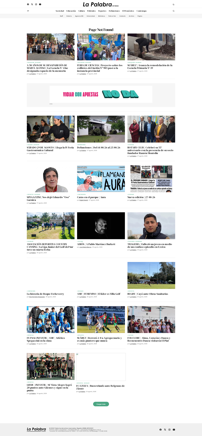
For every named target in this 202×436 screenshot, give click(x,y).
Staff (61, 16)
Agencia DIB (79, 16)
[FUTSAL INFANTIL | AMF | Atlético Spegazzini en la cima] (51, 319)
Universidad (91, 16)
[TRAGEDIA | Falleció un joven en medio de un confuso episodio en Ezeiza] (151, 225)
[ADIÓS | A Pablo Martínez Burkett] (101, 225)
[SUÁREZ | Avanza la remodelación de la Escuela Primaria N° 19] (151, 46)
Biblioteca (101, 16)
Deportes (31, 194)
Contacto (122, 16)
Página (140, 16)
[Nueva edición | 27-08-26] (151, 178)
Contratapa (82, 194)
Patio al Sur (112, 16)
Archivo (131, 16)
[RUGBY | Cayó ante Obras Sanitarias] (151, 275)
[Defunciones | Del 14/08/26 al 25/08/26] (101, 129)
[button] (173, 4)
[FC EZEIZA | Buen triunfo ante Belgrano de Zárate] (101, 367)
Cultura (30, 144)
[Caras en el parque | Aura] (101, 178)
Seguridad (138, 241)
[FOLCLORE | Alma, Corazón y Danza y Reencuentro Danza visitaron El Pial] (151, 319)
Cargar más (101, 404)
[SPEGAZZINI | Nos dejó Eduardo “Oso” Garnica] (51, 178)
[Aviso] (101, 94)
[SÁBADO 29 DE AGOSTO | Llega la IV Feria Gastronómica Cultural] (51, 129)
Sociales (80, 291)
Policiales (131, 241)
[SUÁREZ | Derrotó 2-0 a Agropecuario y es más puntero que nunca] (101, 319)
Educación (31, 62)
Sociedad (38, 62)
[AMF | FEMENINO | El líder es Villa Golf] (101, 275)
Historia (69, 16)
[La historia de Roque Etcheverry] (51, 275)
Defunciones (81, 144)
